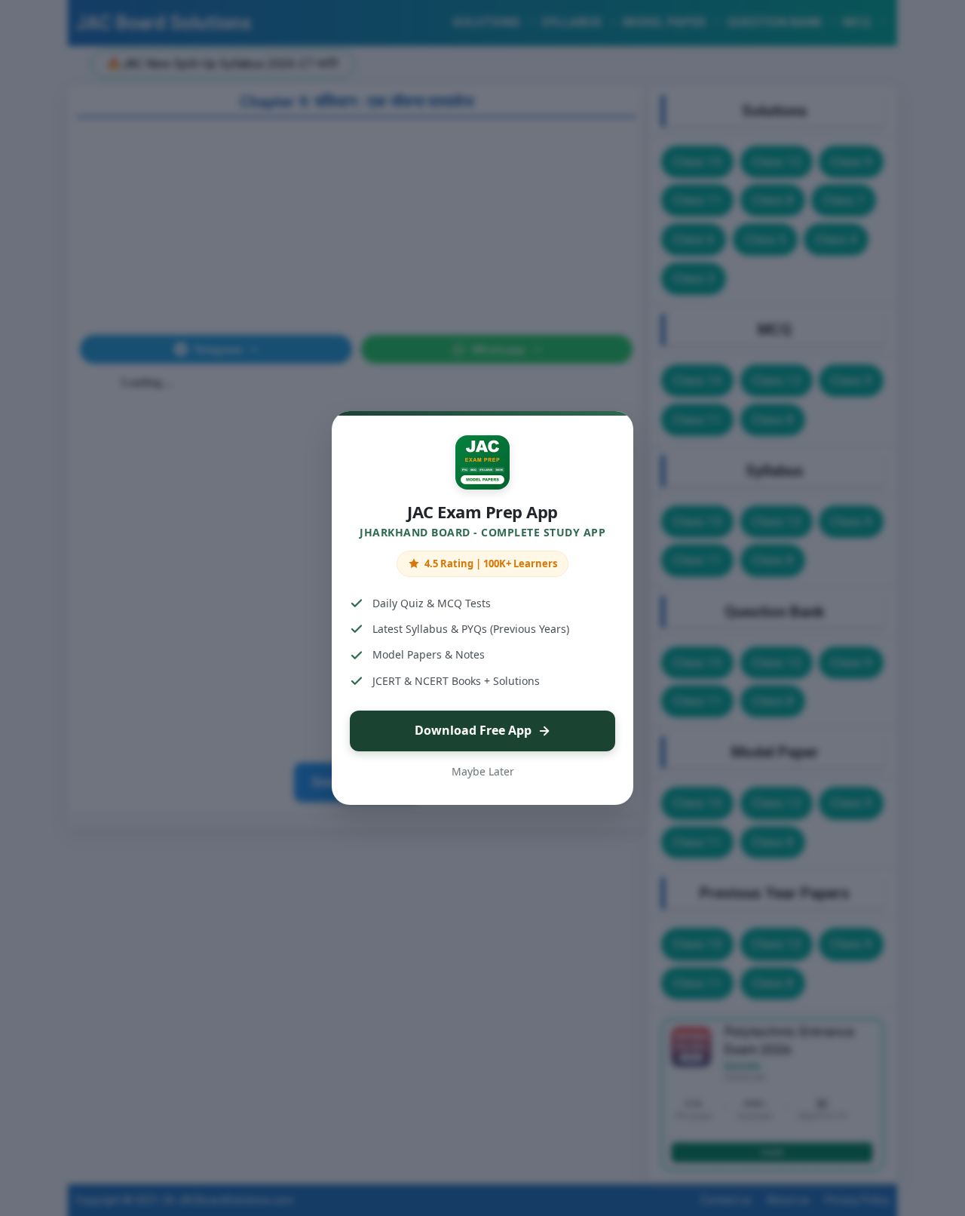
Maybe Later (483, 771)
